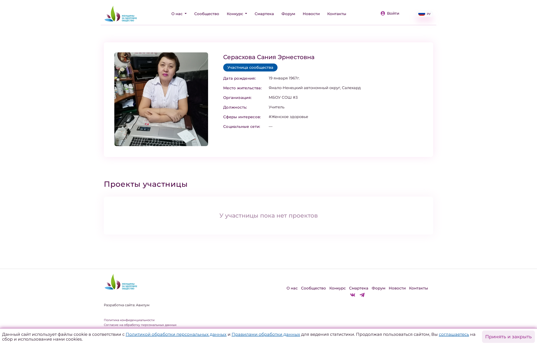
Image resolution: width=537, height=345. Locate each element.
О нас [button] (177, 14)
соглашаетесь (454, 334)
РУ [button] (429, 14)
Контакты (336, 14)
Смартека (264, 14)
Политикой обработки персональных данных (176, 334)
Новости (311, 14)
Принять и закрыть (508, 337)
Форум (288, 14)
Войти (393, 13)
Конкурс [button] (235, 14)
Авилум (143, 305)
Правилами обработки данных (266, 334)
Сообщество (206, 14)
